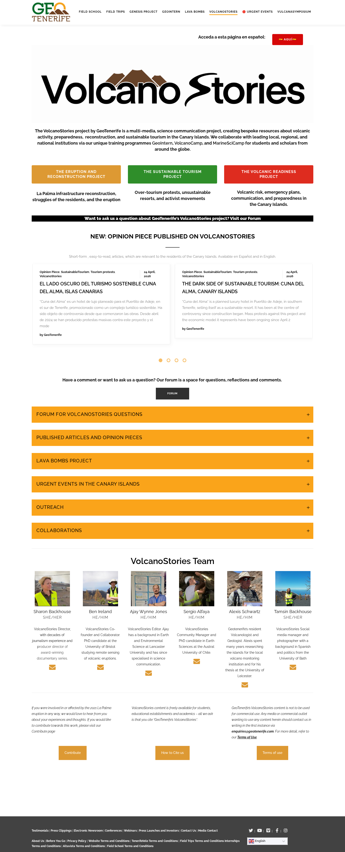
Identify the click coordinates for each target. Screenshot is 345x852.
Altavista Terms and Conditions (84, 846)
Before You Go (55, 841)
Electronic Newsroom (88, 830)
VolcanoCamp (188, 143)
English (259, 841)
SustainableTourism (75, 272)
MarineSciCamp (229, 143)
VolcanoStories (50, 276)
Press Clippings (61, 830)
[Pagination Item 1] (160, 360)
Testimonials (40, 830)
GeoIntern (162, 143)
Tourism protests (103, 272)
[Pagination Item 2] (168, 360)
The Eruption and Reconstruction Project (76, 174)
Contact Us (188, 830)
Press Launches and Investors (159, 830)
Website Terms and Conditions (109, 841)
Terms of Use (247, 737)
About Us (38, 841)
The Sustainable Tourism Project (173, 174)
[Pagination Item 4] (184, 360)
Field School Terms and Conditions (130, 846)
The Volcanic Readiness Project (269, 174)
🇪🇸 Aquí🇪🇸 (287, 39)
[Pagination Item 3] (176, 360)
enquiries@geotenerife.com (253, 731)
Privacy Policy (76, 841)
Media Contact (208, 830)
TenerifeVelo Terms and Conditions (155, 841)
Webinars (130, 830)
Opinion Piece (50, 272)
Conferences (113, 830)
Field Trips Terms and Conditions (202, 841)
